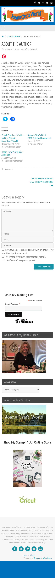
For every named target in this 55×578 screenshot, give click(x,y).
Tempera (37, 558)
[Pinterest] (43, 3)
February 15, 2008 (12, 49)
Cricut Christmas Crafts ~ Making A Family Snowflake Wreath (12, 138)
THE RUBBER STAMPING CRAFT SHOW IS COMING (41, 180)
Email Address (12, 304)
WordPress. (47, 558)
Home (25, 555)
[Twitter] (39, 3)
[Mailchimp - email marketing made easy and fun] (24, 323)
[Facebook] (35, 3)
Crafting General (13, 36)
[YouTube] (47, 3)
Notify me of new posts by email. (21, 260)
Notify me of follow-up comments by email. (26, 257)
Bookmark (9, 169)
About (32, 555)
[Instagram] (51, 3)
